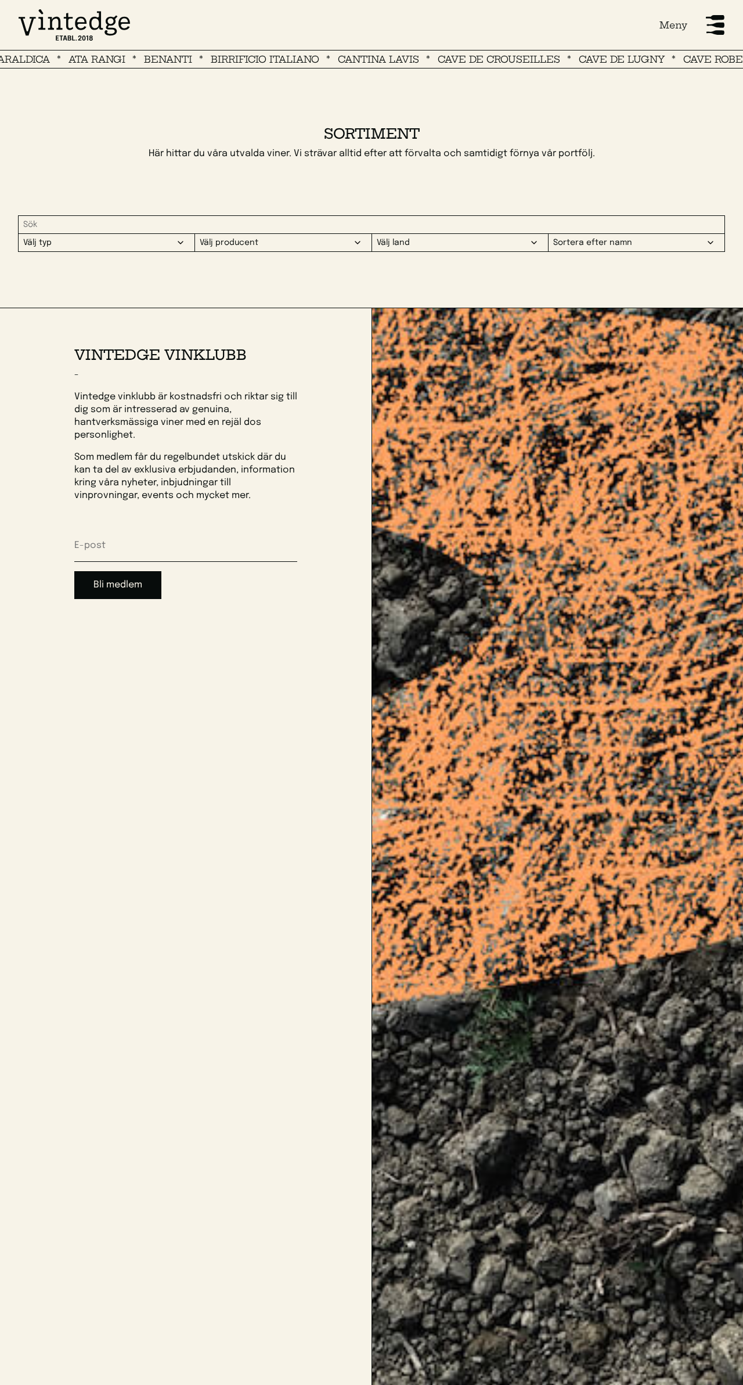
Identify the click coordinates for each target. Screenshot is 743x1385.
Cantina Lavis (336, 59)
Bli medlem (117, 585)
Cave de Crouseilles (457, 59)
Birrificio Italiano (223, 59)
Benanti (126, 59)
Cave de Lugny (580, 59)
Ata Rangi (55, 59)
